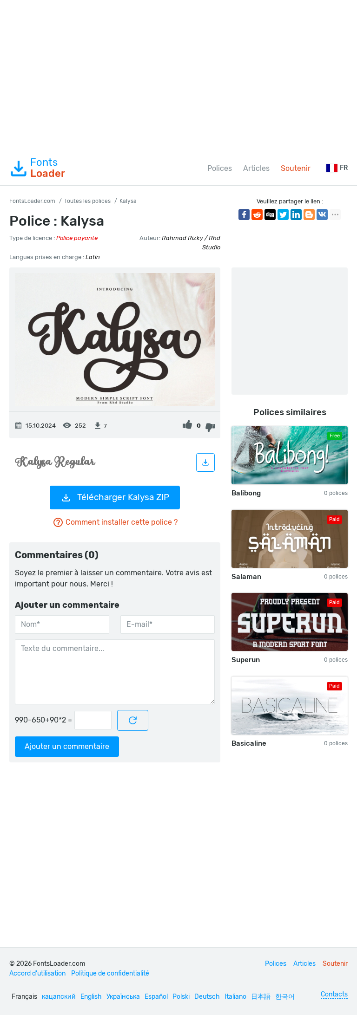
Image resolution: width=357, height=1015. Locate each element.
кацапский (59, 997)
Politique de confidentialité (110, 973)
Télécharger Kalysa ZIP (123, 497)
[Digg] (270, 214)
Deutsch (207, 997)
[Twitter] (283, 214)
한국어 (285, 997)
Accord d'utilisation (37, 973)
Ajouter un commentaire (67, 746)
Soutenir (296, 168)
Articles (256, 168)
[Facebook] (244, 214)
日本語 (261, 997)
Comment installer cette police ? (122, 522)
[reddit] (257, 214)
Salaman (246, 577)
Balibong (246, 493)
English (91, 997)
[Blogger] (309, 214)
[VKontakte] (322, 214)
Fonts (47, 168)
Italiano (235, 997)
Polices (219, 168)
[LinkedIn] (296, 214)
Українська (123, 997)
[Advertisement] (178, 76)
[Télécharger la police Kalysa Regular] (205, 462)
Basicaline (248, 743)
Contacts (334, 994)
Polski (181, 997)
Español (156, 997)
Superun (245, 660)
